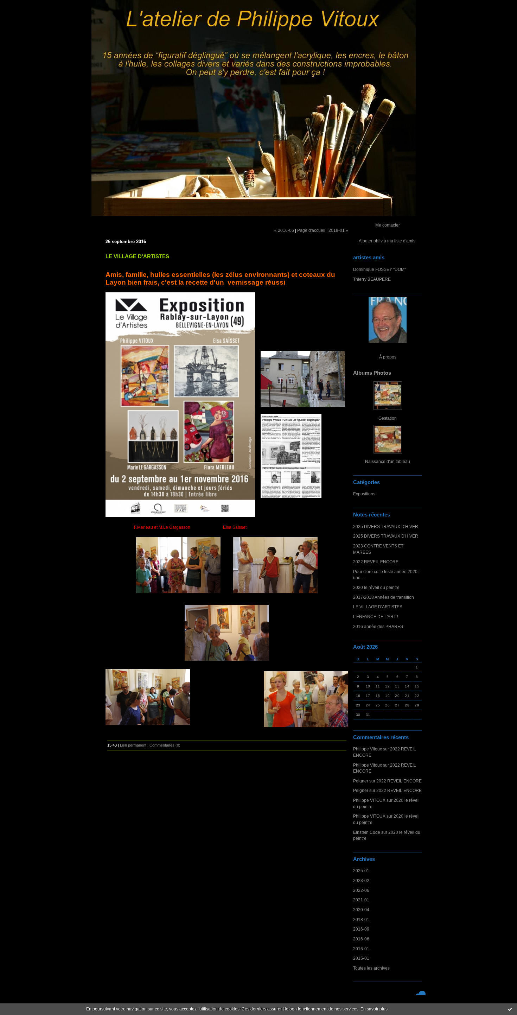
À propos (387, 357)
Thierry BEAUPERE (372, 279)
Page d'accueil (311, 230)
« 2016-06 (284, 230)
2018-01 (361, 919)
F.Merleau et (146, 527)
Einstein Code (366, 832)
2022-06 (361, 890)
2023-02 (361, 880)
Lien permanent (133, 745)
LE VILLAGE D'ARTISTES (377, 606)
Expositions (364, 493)
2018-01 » (338, 230)
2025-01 (361, 870)
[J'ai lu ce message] (510, 1009)
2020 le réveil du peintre (376, 587)
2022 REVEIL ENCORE (375, 561)
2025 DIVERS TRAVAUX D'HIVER (385, 526)
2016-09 (361, 929)
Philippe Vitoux (367, 749)
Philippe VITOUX (369, 800)
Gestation (387, 418)
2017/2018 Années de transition (383, 597)
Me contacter (387, 225)
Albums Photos (372, 373)
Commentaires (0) (164, 745)
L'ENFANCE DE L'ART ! (375, 616)
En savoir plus (374, 1009)
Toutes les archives (371, 968)
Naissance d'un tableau (387, 461)
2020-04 (361, 909)
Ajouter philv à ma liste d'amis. (387, 241)
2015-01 (361, 958)
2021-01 (361, 899)
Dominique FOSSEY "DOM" (379, 269)
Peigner (360, 781)
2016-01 (361, 948)
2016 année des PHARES (378, 626)
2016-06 (361, 939)
